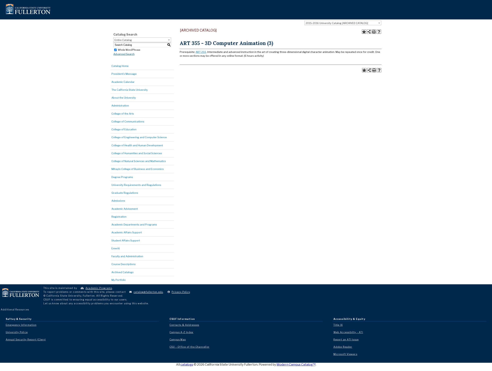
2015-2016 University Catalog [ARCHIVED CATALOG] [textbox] (337, 23)
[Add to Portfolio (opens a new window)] (364, 32)
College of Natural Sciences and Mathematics (138, 161)
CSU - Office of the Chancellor (189, 346)
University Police (17, 332)
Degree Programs (122, 177)
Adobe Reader (342, 346)
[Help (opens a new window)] (379, 32)
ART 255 (201, 51)
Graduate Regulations (124, 192)
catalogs (186, 364)
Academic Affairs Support (126, 232)
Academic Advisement (124, 208)
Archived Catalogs (122, 272)
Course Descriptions (123, 264)
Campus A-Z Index (181, 332)
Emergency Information (21, 325)
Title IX (338, 325)
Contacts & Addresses (184, 325)
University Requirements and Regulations (136, 184)
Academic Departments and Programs (134, 224)
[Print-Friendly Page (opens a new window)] (374, 32)
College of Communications (127, 121)
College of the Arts (122, 113)
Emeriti (115, 248)
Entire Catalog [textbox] (123, 40)
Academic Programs (99, 288)
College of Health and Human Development (137, 145)
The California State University (129, 89)
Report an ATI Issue (346, 339)
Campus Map (178, 339)
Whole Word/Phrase (129, 49)
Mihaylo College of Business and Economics (137, 169)
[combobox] (342, 23)
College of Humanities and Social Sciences (136, 153)
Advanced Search (124, 54)
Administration (120, 105)
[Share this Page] (369, 32)
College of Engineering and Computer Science (139, 137)
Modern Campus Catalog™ (296, 364)
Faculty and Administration (127, 256)
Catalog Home (120, 65)
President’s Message (124, 73)
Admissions (118, 200)
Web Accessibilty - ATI (348, 332)
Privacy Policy (181, 291)
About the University (123, 97)
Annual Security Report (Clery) (26, 339)
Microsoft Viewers (345, 354)
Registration (118, 216)
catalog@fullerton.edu (148, 291)
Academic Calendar (123, 81)
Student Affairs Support (125, 240)
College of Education (123, 129)
